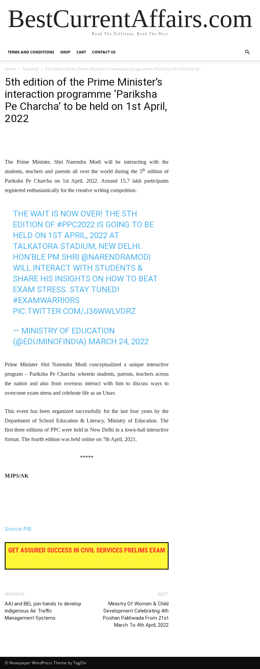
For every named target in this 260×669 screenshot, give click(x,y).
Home (10, 69)
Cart (81, 51)
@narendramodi (116, 257)
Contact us (103, 51)
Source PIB (18, 529)
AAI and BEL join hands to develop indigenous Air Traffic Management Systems (43, 611)
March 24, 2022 (118, 341)
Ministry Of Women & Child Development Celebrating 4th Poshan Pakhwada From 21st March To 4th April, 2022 (136, 614)
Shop (65, 51)
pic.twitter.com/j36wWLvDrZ (74, 311)
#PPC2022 (76, 224)
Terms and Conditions (31, 51)
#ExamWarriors (46, 300)
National (31, 69)
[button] (247, 52)
